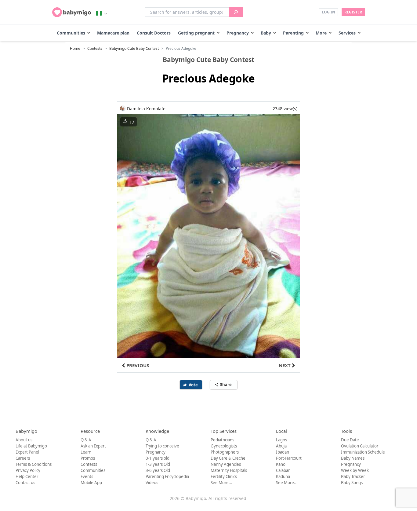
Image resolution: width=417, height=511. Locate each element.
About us (24, 440)
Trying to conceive (162, 446)
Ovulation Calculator (359, 446)
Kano (280, 464)
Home (75, 48)
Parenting (293, 33)
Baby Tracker (353, 476)
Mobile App (91, 482)
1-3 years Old (158, 464)
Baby (266, 33)
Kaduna (283, 476)
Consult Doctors (154, 33)
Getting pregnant (196, 33)
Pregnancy (238, 33)
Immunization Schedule (363, 452)
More (321, 33)
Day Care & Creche (228, 458)
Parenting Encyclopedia (167, 476)
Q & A (86, 440)
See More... (221, 482)
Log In (328, 12)
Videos (152, 482)
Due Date (350, 440)
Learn (86, 452)
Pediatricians (222, 440)
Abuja (281, 446)
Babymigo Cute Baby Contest (134, 48)
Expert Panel (27, 452)
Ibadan (282, 452)
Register (353, 12)
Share (226, 384)
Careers (23, 458)
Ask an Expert (93, 446)
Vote (194, 385)
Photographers (225, 452)
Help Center (27, 476)
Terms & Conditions (34, 464)
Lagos (281, 440)
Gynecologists (224, 446)
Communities (71, 33)
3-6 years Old (158, 470)
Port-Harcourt (289, 458)
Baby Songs (352, 482)
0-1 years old (157, 458)
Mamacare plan (113, 33)
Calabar (283, 470)
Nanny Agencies (226, 464)
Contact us (25, 482)
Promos (88, 458)
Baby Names (352, 458)
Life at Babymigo (31, 446)
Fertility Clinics (224, 476)
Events (87, 476)
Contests (94, 48)
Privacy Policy (28, 470)
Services (347, 33)
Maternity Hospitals (229, 470)
